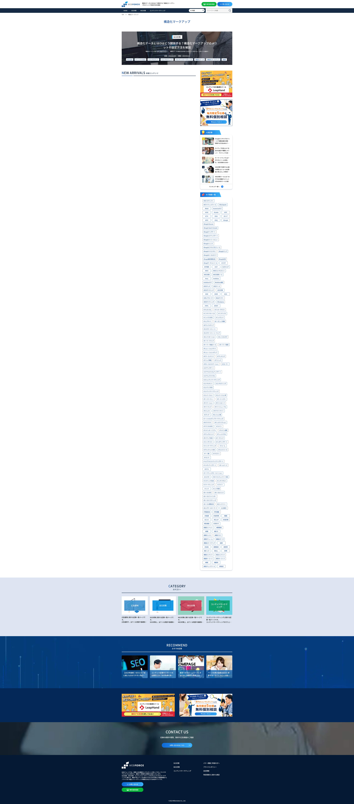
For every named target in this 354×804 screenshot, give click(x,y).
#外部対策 (225, 519)
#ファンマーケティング (210, 446)
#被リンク (206, 551)
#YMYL (206, 306)
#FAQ (216, 220)
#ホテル (207, 469)
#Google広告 (222, 259)
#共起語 (207, 516)
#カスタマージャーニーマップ (212, 333)
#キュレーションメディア (210, 352)
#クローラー (225, 364)
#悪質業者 (219, 527)
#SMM (216, 294)
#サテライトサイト (218, 411)
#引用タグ (216, 523)
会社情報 (206, 771)
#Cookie (216, 212)
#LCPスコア (225, 267)
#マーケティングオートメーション (213, 473)
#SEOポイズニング (209, 290)
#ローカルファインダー (210, 496)
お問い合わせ (133, 784)
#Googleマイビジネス (209, 251)
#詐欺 (225, 551)
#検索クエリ (218, 535)
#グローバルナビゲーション (211, 364)
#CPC (225, 212)
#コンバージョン (208, 395)
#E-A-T (226, 216)
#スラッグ (206, 415)
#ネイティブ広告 (208, 438)
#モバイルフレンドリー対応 (220, 477)
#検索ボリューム (208, 539)
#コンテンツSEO (208, 387)
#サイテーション (208, 403)
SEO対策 (133, 10)
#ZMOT (216, 306)
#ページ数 (206, 453)
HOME (125, 10)
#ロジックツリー (221, 504)
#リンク (207, 488)
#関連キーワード (208, 558)
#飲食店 (221, 566)
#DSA (216, 216)
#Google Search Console (210, 228)
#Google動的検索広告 (209, 259)
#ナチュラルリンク (209, 434)
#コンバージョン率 (221, 395)
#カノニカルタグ (222, 337)
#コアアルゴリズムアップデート (212, 372)
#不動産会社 (207, 512)
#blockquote (222, 204)
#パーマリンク (220, 438)
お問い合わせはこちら (177, 745)
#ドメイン (219, 426)
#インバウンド (220, 317)
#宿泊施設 (206, 523)
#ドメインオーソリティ (210, 430)
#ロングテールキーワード (210, 508)
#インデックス (222, 313)
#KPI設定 (206, 267)
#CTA (206, 216)
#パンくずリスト (208, 442)
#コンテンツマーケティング (184, 59)
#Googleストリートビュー (211, 239)
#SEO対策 (220, 290)
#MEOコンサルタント (219, 271)
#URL (225, 294)
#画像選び (216, 547)
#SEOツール (216, 286)
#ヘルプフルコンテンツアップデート (213, 461)
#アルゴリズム (207, 309)
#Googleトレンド (208, 243)
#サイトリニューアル (220, 407)
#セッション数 (217, 415)
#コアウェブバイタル (209, 376)
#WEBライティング (209, 302)
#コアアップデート (209, 368)
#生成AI (207, 547)
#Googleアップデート (209, 232)
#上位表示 (223, 508)
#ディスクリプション (220, 422)
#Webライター (220, 298)
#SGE (206, 294)
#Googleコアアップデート (211, 236)
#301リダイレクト (208, 201)
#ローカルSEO (207, 492)
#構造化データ (199, 59)
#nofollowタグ (208, 282)
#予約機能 (216, 512)
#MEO (206, 271)
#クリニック (218, 360)
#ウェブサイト (207, 321)
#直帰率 (225, 547)
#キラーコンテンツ (209, 356)
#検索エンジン (207, 535)
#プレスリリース (222, 450)
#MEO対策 (207, 274)
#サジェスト (207, 411)
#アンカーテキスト (220, 309)
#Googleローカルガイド (210, 255)
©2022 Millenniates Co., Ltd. (177, 801)
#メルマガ (206, 477)
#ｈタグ (223, 263)
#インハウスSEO (140, 59)
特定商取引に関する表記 (211, 775)
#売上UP (216, 519)
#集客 (224, 59)
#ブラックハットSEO (209, 450)
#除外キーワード (220, 558)
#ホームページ (223, 465)
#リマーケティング (209, 484)
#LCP (216, 267)
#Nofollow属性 (219, 282)
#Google (129, 59)
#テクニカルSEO (208, 426)
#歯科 (221, 543)
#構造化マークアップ (213, 59)
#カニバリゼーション (209, 337)
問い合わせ (225, 4)
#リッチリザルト (221, 481)
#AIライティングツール (210, 204)
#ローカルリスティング (210, 500)
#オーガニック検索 (220, 321)
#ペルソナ (206, 457)
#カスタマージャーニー (210, 329)
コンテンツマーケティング (157, 10)
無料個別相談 (210, 4)
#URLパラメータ (208, 298)
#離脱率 (216, 562)
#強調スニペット (208, 527)
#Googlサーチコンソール (210, 263)
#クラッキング (221, 356)
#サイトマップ (207, 407)
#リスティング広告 (209, 481)
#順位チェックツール (209, 566)
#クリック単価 (207, 360)
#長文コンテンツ (220, 555)
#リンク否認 (216, 488)
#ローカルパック (219, 492)
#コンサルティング (167, 59)
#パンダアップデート (221, 442)
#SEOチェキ (207, 286)
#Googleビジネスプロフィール (212, 247)
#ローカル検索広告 (209, 504)
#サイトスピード (220, 403)
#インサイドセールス (209, 313)
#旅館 (206, 531)
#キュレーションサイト (210, 348)
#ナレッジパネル (221, 434)
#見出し (216, 551)
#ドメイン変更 (223, 430)
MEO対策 (143, 10)
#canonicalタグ (217, 208)
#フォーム (222, 446)
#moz (206, 278)
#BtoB (206, 208)
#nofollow (216, 278)
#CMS (206, 212)
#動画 (225, 516)
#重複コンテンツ (208, 555)
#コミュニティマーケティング (212, 379)
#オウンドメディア (209, 325)
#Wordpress (220, 302)
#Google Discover (208, 224)
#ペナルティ (216, 453)
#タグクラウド (207, 422)
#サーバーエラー (221, 399)
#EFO (206, 220)
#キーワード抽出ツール (210, 344)
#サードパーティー (209, 399)
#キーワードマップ (209, 341)
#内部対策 (216, 516)
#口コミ (207, 519)
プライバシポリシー (210, 767)
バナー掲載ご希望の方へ (211, 763)
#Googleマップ (223, 251)
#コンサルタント (153, 59)
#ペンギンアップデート (210, 465)
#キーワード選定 (223, 344)
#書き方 (216, 531)
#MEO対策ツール (217, 274)
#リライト (220, 484)
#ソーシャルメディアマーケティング (213, 418)
